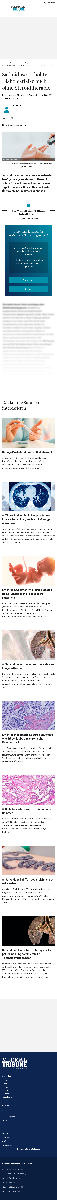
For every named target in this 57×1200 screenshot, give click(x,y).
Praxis (5, 1083)
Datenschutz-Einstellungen (28, 1149)
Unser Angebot (8, 1117)
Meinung (5, 1090)
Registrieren (28, 280)
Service (5, 1105)
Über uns (6, 1110)
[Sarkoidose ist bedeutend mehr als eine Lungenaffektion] (28, 645)
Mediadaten (7, 1113)
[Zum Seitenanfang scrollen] (52, 1195)
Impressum (6, 1137)
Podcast (6, 1093)
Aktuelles (6, 1076)
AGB (4, 1141)
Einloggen (28, 289)
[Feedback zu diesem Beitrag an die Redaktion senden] (12, 118)
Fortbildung (7, 1097)
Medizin (5, 1080)
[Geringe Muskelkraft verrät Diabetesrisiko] (28, 433)
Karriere (5, 1120)
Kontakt (5, 1133)
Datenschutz (7, 1145)
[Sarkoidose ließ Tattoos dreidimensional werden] (28, 860)
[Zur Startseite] (18, 8)
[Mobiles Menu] (5, 8)
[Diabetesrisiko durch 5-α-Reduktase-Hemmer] (28, 790)
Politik (5, 1087)
